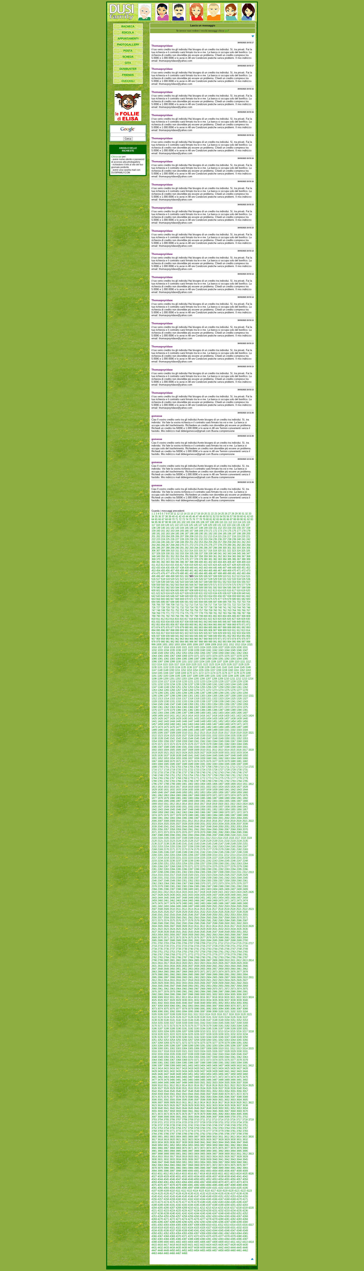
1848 (172, 792)
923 (191, 633)
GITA (128, 62)
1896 (172, 801)
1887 (214, 798)
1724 (202, 769)
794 (177, 616)
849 (239, 621)
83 (217, 519)
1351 (196, 704)
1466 (208, 724)
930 (225, 633)
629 (191, 593)
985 (187, 641)
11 (175, 513)
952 (229, 636)
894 (153, 630)
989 (206, 641)
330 (168, 553)
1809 (233, 783)
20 (205, 513)
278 (220, 545)
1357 (233, 704)
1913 (178, 803)
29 (236, 513)
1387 (221, 710)
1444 (172, 721)
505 (201, 576)
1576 (190, 744)
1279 (154, 692)
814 (172, 618)
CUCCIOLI (128, 80)
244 (158, 542)
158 (248, 527)
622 (158, 593)
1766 (166, 778)
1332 (178, 701)
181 (158, 533)
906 (210, 630)
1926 (154, 806)
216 (224, 536)
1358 (239, 704)
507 (210, 576)
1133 (171, 667)
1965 (196, 812)
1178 (236, 673)
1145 (242, 667)
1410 (166, 715)
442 (201, 567)
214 (215, 536)
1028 (227, 647)
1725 (208, 769)
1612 (214, 749)
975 (239, 638)
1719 (172, 769)
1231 (154, 684)
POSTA (127, 50)
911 (234, 630)
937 (158, 636)
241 (244, 539)
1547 (208, 738)
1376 (154, 710)
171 (210, 530)
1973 (245, 812)
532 (229, 579)
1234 (172, 684)
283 (244, 545)
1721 (184, 769)
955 (244, 636)
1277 (239, 690)
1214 (250, 678)
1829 (154, 789)
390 (153, 562)
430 (243, 564)
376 (187, 559)
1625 (190, 752)
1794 (239, 781)
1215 (154, 681)
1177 (230, 673)
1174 (212, 673)
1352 (202, 704)
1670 (172, 761)
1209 (220, 678)
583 (172, 587)
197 (234, 533)
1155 (201, 670)
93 (251, 519)
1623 (178, 752)
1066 (166, 655)
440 (191, 567)
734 (191, 607)
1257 (214, 687)
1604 (166, 749)
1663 (227, 758)
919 (172, 633)
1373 (233, 707)
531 (225, 579)
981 (168, 641)
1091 (221, 658)
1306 (221, 695)
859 (187, 624)
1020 (178, 647)
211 (201, 536)
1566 (227, 741)
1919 (214, 803)
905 (206, 630)
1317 (184, 698)
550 (215, 582)
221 (248, 536)
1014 (243, 644)
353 (177, 556)
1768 (178, 778)
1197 (248, 675)
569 (206, 584)
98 (166, 522)
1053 (184, 653)
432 (153, 567)
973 (229, 638)
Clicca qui (116, 156)
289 (172, 547)
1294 (245, 692)
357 (196, 556)
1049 (160, 653)
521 (177, 579)
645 (168, 596)
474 (153, 573)
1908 (245, 801)
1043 (221, 650)
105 (198, 522)
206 (177, 536)
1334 (190, 701)
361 (215, 556)
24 (219, 513)
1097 (160, 661)
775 (187, 613)
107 (207, 522)
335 (191, 553)
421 (201, 564)
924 (196, 633)
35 (156, 516)
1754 (190, 775)
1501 (227, 729)
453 (153, 570)
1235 (178, 684)
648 (182, 596)
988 (201, 641)
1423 (245, 715)
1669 (166, 761)
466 (215, 570)
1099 (172, 661)
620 (248, 590)
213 (210, 536)
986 (191, 641)
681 (239, 599)
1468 (221, 724)
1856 (221, 792)
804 (225, 616)
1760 (227, 775)
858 (182, 624)
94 (152, 522)
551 (220, 582)
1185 (177, 675)
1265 (166, 690)
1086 (190, 658)
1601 (245, 746)
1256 (208, 687)
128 (205, 525)
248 (177, 542)
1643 (202, 755)
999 (153, 644)
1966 (202, 812)
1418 (214, 715)
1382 (190, 710)
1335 (196, 701)
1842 (233, 789)
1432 (196, 718)
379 (201, 559)
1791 (221, 781)
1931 (184, 806)
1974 (154, 815)
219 (239, 536)
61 (245, 516)
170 (206, 530)
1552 (239, 738)
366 (239, 556)
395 (177, 562)
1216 (160, 681)
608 (191, 590)
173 (220, 530)
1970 (227, 812)
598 (244, 587)
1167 (171, 673)
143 (177, 527)
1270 (196, 690)
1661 (214, 758)
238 (229, 539)
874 (158, 627)
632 (206, 593)
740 (220, 607)
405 (225, 562)
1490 (160, 729)
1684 (160, 764)
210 (196, 536)
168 (196, 530)
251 (191, 542)
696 (210, 601)
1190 (206, 675)
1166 (165, 673)
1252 (184, 687)
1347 (172, 704)
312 (182, 550)
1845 (154, 792)
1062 (239, 653)
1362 (166, 707)
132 (224, 525)
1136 (189, 667)
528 (210, 579)
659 (234, 596)
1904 (221, 801)
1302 (196, 695)
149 (206, 527)
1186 (183, 675)
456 (168, 570)
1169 (183, 673)
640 (244, 593)
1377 (160, 710)
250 (187, 542)
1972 (239, 812)
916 (158, 633)
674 (206, 599)
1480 (196, 727)
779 (206, 613)
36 (159, 516)
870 (239, 624)
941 (177, 636)
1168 (177, 673)
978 (153, 641)
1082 (166, 658)
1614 (226, 749)
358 (201, 556)
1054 (190, 653)
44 (187, 516)
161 (163, 530)
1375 (245, 707)
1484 (221, 727)
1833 (178, 789)
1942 (154, 809)
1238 (196, 684)
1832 (172, 789)
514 (243, 576)
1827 (239, 786)
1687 (178, 764)
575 (234, 584)
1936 (214, 806)
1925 (251, 803)
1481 (202, 727)
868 (229, 624)
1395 (172, 712)
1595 (208, 746)
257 (220, 542)
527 (206, 579)
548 (206, 582)
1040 (202, 650)
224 (163, 539)
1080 (154, 658)
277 (215, 545)
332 (177, 553)
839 (191, 621)
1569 (245, 741)
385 (229, 559)
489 (225, 573)
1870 (208, 795)
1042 (214, 650)
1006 (195, 644)
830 (248, 618)
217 (229, 536)
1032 (154, 650)
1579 (208, 744)
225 (168, 539)
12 (178, 513)
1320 (202, 698)
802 (215, 616)
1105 (207, 661)
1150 (171, 670)
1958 (154, 812)
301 (229, 547)
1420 (226, 715)
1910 (160, 803)
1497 (202, 729)
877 (172, 627)
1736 (178, 772)
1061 (233, 653)
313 (186, 550)
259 (229, 542)
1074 (214, 655)
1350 (190, 704)
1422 (239, 715)
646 (172, 596)
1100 (178, 661)
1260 (233, 687)
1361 (160, 707)
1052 (178, 653)
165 (182, 530)
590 (206, 587)
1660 (208, 758)
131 (219, 525)
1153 (189, 670)
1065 (160, 655)
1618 (251, 749)
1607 (184, 749)
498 (168, 576)
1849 (178, 792)
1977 (172, 815)
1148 (159, 670)
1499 (214, 729)
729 (168, 607)
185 (177, 533)
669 (182, 599)
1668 (160, 761)
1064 (154, 655)
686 (163, 601)
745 (244, 607)
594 (225, 587)
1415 (196, 715)
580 (158, 587)
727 (158, 607)
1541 (172, 738)
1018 (166, 647)
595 (229, 587)
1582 (227, 744)
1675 (202, 761)
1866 (184, 795)
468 (225, 570)
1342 (239, 701)
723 (239, 604)
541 (172, 582)
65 (156, 519)
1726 (214, 769)
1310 (245, 695)
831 (153, 621)
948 (210, 636)
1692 (208, 764)
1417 (208, 715)
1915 (190, 803)
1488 (245, 727)
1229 (239, 681)
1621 (166, 752)
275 (206, 545)
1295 (154, 695)
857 (177, 624)
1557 (172, 741)
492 (239, 573)
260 (234, 542)
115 (244, 522)
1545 (196, 738)
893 (248, 627)
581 (163, 587)
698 (220, 601)
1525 (172, 735)
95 (156, 522)
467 (220, 570)
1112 (248, 661)
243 (153, 542)
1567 (233, 741)
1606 (178, 749)
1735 (172, 772)
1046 (239, 650)
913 (243, 630)
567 (196, 584)
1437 (227, 718)
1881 (178, 798)
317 (205, 550)
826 (229, 618)
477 (168, 573)
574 (229, 584)
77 (197, 519)
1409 (160, 715)
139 (158, 527)
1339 (221, 701)
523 (187, 579)
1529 (196, 735)
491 (234, 573)
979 (158, 641)
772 (172, 613)
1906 (233, 801)
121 (172, 525)
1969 (221, 812)
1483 (214, 727)
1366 (190, 707)
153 (225, 527)
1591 (184, 746)
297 (210, 547)
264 (153, 545)
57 (231, 516)
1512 (196, 732)
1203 (184, 678)
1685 (166, 764)
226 (172, 539)
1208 (214, 678)
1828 (245, 786)
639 (239, 593)
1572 (166, 744)
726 (153, 607)
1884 (196, 798)
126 (196, 525)
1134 (177, 667)
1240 (208, 684)
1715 (251, 766)
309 (168, 550)
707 (163, 604)
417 (182, 564)
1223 (202, 681)
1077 (233, 655)
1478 (184, 727)
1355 (221, 704)
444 (210, 567)
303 (239, 547)
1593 (196, 746)
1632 (233, 752)
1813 (154, 786)
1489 (154, 729)
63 (251, 516)
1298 (172, 695)
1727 (221, 769)
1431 (190, 718)
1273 (214, 690)
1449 (202, 721)
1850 (184, 792)
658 (229, 596)
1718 (166, 769)
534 (239, 579)
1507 (166, 732)
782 (220, 613)
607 (187, 590)
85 (224, 519)
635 (220, 593)
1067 (172, 655)
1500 (221, 729)
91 (245, 519)
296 (206, 547)
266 (163, 545)
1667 (154, 761)
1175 (218, 673)
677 (220, 599)
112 (230, 522)
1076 (227, 655)
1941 (245, 806)
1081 (160, 658)
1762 (239, 775)
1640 (184, 755)
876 (168, 627)
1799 (172, 783)
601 (158, 590)
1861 (154, 795)
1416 (202, 715)
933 (239, 633)
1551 (233, 738)
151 (215, 527)
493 (244, 573)
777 (196, 613)
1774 (214, 778)
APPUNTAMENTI (128, 38)
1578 (202, 744)
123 (181, 525)
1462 (184, 724)
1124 (217, 664)
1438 (233, 718)
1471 (239, 724)
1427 (166, 718)
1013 (237, 644)
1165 (159, 673)
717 (210, 604)
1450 (208, 721)
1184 (171, 675)
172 (215, 530)
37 (163, 516)
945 (196, 636)
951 (225, 636)
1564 (214, 741)
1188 (195, 675)
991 (215, 641)
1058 (214, 653)
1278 (245, 690)
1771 (196, 778)
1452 (221, 721)
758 (206, 610)
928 (215, 633)
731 (177, 607)
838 (187, 621)
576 (239, 584)
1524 (166, 735)
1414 (190, 715)
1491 (166, 729)
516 (153, 579)
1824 (221, 786)
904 (201, 630)
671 (191, 599)
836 (177, 621)
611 (205, 590)
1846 (160, 792)
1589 (172, 746)
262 (244, 542)
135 (238, 525)
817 (186, 618)
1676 (208, 761)
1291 (227, 692)
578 (248, 584)
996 (239, 641)
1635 (154, 755)
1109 (231, 661)
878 (177, 627)
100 (174, 522)
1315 (172, 698)
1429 (178, 718)
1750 (166, 775)
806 (234, 616)
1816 (172, 786)
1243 (227, 684)
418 (186, 564)
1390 (239, 710)
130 (215, 525)
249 (182, 542)
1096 (154, 661)
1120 (193, 664)
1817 (178, 786)
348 (153, 556)
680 (234, 599)
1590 (178, 746)
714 (196, 604)
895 (158, 630)
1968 (214, 812)
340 (215, 553)
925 (201, 633)
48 (200, 516)
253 (201, 542)
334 (187, 553)
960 (168, 638)
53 (217, 516)
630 (196, 593)
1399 (196, 712)
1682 (245, 761)
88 (234, 519)
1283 (178, 692)
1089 (208, 658)
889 (229, 627)
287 (163, 547)
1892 (245, 798)
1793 (233, 781)
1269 (190, 690)
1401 (208, 712)
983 (177, 641)
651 (196, 596)
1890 (233, 798)
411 (153, 564)
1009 (213, 644)
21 (209, 513)
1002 (171, 644)
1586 (154, 746)
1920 (220, 803)
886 (215, 627)
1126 (229, 664)
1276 (233, 690)
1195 (236, 675)
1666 (245, 758)
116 (248, 522)
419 (191, 564)
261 (239, 542)
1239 (202, 684)
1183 (165, 675)
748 (158, 610)
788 (248, 613)
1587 (160, 746)
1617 (245, 749)
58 (234, 516)
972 (225, 638)
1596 (214, 746)
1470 (233, 724)
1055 (196, 653)
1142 (224, 667)
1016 (154, 647)
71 (176, 519)
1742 (214, 772)
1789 (208, 781)
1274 (221, 690)
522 (182, 579)
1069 (184, 655)
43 (183, 516)
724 (243, 604)
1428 (172, 718)
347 (248, 553)
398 (191, 562)
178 (244, 530)
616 (229, 590)
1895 (166, 801)
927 (210, 633)
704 (248, 601)
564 (182, 584)
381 (210, 559)
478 (172, 573)
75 (190, 519)
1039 (196, 650)
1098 (166, 661)
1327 (245, 698)
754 (187, 610)
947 (206, 636)
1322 (214, 698)
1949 (196, 809)
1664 (233, 758)
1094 (239, 658)
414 (167, 564)
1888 (221, 798)
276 (210, 545)
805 (229, 616)
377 (191, 559)
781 (215, 613)
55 (224, 516)
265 (158, 545)
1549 (221, 738)
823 (215, 618)
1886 (208, 798)
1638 (172, 755)
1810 (239, 783)
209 (191, 536)
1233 (166, 684)
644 (163, 596)
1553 (245, 738)
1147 (154, 670)
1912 (172, 803)
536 (248, 579)
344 (234, 553)
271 (187, 545)
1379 (172, 710)
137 (248, 525)
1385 (208, 710)
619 (243, 590)
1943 (160, 809)
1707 (202, 766)
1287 (202, 692)
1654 (172, 758)
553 (229, 582)
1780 (154, 781)
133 (229, 525)
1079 (245, 655)
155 (234, 527)
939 (168, 636)
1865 (178, 795)
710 (177, 604)
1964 (190, 812)
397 (187, 562)
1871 (214, 795)
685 (158, 601)
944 (191, 636)
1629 (214, 752)
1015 (249, 644)
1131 (159, 667)
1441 (154, 721)
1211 (232, 678)
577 (244, 584)
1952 (214, 809)
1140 (212, 667)
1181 (154, 675)
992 (220, 641)
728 (163, 607)
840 (196, 621)
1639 (178, 755)
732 (182, 607)
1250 (172, 687)
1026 (214, 647)
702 (239, 601)
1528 (190, 735)
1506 (160, 732)
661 (244, 596)
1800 (178, 783)
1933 (196, 806)
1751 (172, 775)
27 (229, 513)
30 (239, 513)
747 (153, 610)
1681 (239, 761)
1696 (233, 764)
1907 (239, 801)
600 (153, 590)
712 (186, 604)
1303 (202, 695)
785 (234, 613)
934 (244, 633)
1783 (172, 781)
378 (196, 559)
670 (187, 599)
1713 (239, 766)
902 (191, 630)
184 (172, 533)
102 (183, 522)
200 (248, 533)
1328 (154, 701)
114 (239, 522)
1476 (172, 727)
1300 (184, 695)
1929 (172, 806)
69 (170, 519)
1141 (218, 667)
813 (167, 618)
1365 (184, 707)
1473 (154, 727)
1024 (202, 647)
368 (248, 556)
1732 (154, 772)
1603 (160, 749)
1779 (245, 778)
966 (196, 638)
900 (182, 630)
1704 (184, 766)
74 (187, 519)
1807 (221, 783)
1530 (202, 735)
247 (172, 542)
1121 (199, 664)
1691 (202, 764)
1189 (201, 675)
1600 (239, 746)
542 (177, 582)
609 (196, 590)
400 (201, 562)
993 (225, 641)
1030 (239, 647)
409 (244, 562)
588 (196, 587)
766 (244, 610)
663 (153, 599)
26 (226, 513)
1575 (184, 744)
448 (229, 567)
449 (234, 567)
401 (206, 562)
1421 (232, 715)
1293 (239, 692)
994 (229, 641)
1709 (214, 766)
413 (163, 564)
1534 (227, 735)
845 (220, 621)
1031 (245, 647)
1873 (227, 795)
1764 (154, 778)
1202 (178, 678)
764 (234, 610)
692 (191, 601)
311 (177, 550)
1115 (165, 664)
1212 (238, 678)
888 (225, 627)
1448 (196, 721)
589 (201, 587)
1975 (160, 815)
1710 (221, 766)
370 (158, 559)
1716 (154, 769)
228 (182, 539)
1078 (239, 655)
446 (220, 567)
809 (248, 616)
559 (158, 584)
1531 (208, 735)
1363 (172, 707)
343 (229, 553)
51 (210, 516)
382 (215, 559)
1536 (239, 735)
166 (187, 530)
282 (239, 545)
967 (201, 638)
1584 (239, 744)
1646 (221, 755)
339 (210, 553)
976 (244, 638)
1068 (178, 655)
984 (182, 641)
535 (244, 579)
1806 (214, 783)
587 (191, 587)
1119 (188, 664)
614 (220, 590)
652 (201, 596)
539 (163, 582)
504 (196, 576)
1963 (184, 812)
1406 (239, 712)
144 (182, 527)
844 (215, 621)
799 (201, 616)
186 (182, 533)
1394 (166, 712)
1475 (166, 727)
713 (191, 604)
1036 (178, 650)
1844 (245, 789)
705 (153, 604)
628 (187, 593)
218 (234, 536)
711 (182, 604)
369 (153, 559)
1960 (166, 812)
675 (210, 599)
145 (187, 527)
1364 (178, 707)
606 (182, 590)
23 (215, 513)
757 (201, 610)
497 (163, 576)
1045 (233, 650)
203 (163, 536)
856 (172, 624)
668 (177, 599)
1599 (233, 746)
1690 (196, 764)
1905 (227, 801)
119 (162, 525)
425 (220, 564)
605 (177, 590)
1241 (214, 684)
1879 (166, 798)
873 (153, 627)
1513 (202, 732)
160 (158, 530)
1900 (196, 801)
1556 (166, 741)
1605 (172, 749)
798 (196, 616)
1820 (196, 786)
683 (248, 599)
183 (168, 533)
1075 (221, 655)
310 (172, 550)
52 (214, 516)
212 (205, 536)
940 (172, 636)
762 (225, 610)
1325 (233, 698)
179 (248, 530)
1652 (160, 758)
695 (206, 601)
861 (196, 624)
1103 (195, 661)
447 (225, 567)
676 (215, 599)
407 (234, 562)
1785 (184, 781)
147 (196, 527)
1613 (220, 749)
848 (234, 621)
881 (191, 627)
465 (210, 570)
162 (168, 530)
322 (229, 550)
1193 (224, 675)
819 (196, 618)
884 (206, 627)
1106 (213, 661)
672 (196, 599)
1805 (208, 783)
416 (177, 564)
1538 (154, 738)
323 (234, 550)
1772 (202, 778)
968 (206, 638)
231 (196, 539)
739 (215, 607)
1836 (196, 789)
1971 (233, 812)
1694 (221, 764)
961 (172, 638)
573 (225, 584)
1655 (178, 758)
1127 (235, 664)
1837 (202, 789)
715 (201, 604)
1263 (154, 690)
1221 (190, 681)
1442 (160, 721)
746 (248, 607)
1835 (190, 789)
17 (195, 513)
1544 (190, 738)
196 (229, 533)
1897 (178, 801)
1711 (226, 766)
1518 (232, 732)
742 (229, 607)
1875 (239, 795)
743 (234, 607)
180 (153, 533)
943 (187, 636)
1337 (208, 701)
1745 (233, 772)
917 (163, 633)
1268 (184, 690)
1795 (245, 781)
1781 (160, 781)
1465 (202, 724)
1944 (166, 809)
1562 (202, 741)
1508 (172, 732)
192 (210, 533)
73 (183, 519)
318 (210, 550)
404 (220, 562)
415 (172, 564)
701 (234, 601)
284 (248, 545)
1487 (239, 727)
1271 (202, 690)
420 (196, 564)
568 (201, 584)
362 (220, 556)
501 (182, 576)
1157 (212, 670)
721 (229, 604)
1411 (172, 715)
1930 (178, 806)
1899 (190, 801)
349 (158, 556)
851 (248, 621)
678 (225, 599)
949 (215, 636)
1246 (245, 684)
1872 (221, 795)
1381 (184, 710)
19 (202, 513)
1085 (184, 658)
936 (153, 636)
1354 (214, 704)
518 (163, 579)
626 (177, 593)
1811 (245, 783)
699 (225, 601)
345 (239, 553)
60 (241, 516)
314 (191, 550)
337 (201, 553)
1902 (208, 801)
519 (168, 579)
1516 (220, 732)
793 (172, 616)
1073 (208, 655)
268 (172, 545)
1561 (196, 741)
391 (158, 562)
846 (225, 621)
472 (244, 570)
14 (185, 513)
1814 (160, 786)
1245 (239, 684)
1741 (208, 772)
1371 (221, 707)
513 (239, 576)
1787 (196, 781)
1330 (166, 701)
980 (163, 641)
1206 (202, 678)
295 (201, 547)
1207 (208, 678)
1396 (178, 712)
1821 (202, 786)
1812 (251, 783)
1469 (227, 724)
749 (163, 610)
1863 (166, 795)
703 (244, 601)
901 (187, 630)
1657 (190, 758)
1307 (227, 695)
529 (215, 579)
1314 (166, 698)
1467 (214, 724)
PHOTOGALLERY (128, 44)
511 (229, 576)
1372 (227, 707)
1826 (233, 786)
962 (177, 638)
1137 (195, 667)
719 (220, 604)
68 (166, 519)
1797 (160, 783)
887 (220, 627)
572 (220, 584)
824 (220, 618)
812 (163, 618)
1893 (154, 801)
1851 (190, 792)
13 (181, 513)
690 (182, 601)
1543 (184, 738)
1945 (172, 809)
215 (220, 536)
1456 (245, 721)
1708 (208, 766)
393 (168, 562)
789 (153, 616)
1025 (208, 647)
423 (210, 564)
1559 (184, 741)
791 (163, 616)
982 (172, 641)
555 (239, 582)
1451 (214, 721)
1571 (160, 744)
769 (158, 613)
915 (153, 633)
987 (196, 641)
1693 (214, 764)
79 (204, 519)
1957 (245, 809)
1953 (221, 809)
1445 (178, 721)
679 (229, 599)
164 (177, 530)
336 (196, 553)
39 (170, 516)
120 (167, 525)
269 (177, 545)
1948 (190, 809)
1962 (178, 812)
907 (215, 630)
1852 (196, 792)
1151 (177, 670)
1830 (160, 789)
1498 (208, 729)
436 (172, 567)
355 (187, 556)
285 (153, 547)
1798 (166, 783)
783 (225, 613)
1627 (202, 752)
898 (172, 630)
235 (215, 539)
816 (182, 618)
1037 (184, 650)
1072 (202, 655)
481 (187, 573)
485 (206, 573)
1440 (245, 718)
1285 (190, 692)
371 (163, 559)
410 (248, 562)
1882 (184, 798)
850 (244, 621)
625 (172, 593)
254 (206, 542)
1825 (227, 786)
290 (177, 547)
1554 (154, 741)
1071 (196, 655)
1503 (239, 729)
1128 (240, 664)
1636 (160, 755)
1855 (214, 792)
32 (246, 513)
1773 (208, 778)
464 (206, 570)
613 (215, 590)
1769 (184, 778)
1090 (214, 658)
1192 (218, 675)
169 (201, 530)
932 (234, 633)
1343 (245, 701)
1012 (231, 644)
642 (153, 596)
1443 (166, 721)
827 (234, 618)
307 (158, 550)
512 (234, 576)
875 (163, 627)
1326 (239, 698)
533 (234, 579)
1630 (221, 752)
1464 (196, 724)
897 (168, 630)
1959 (160, 812)
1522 (154, 735)
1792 (227, 781)
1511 (190, 732)
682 (244, 599)
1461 (178, 724)
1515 (214, 732)
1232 (160, 684)
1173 (206, 673)
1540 (166, 738)
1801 (184, 783)
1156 (206, 670)
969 (210, 638)
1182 (159, 675)
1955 (233, 809)
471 (239, 570)
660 (239, 596)
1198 (154, 678)
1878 (160, 798)
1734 (166, 772)
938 (163, 636)
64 (152, 519)
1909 (154, 803)
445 (215, 567)
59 (238, 516)
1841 (227, 789)
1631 (227, 752)
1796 (154, 783)
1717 (160, 769)
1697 (239, 764)
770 (163, 613)
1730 (239, 769)
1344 (154, 704)
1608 (190, 749)
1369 (208, 707)
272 (191, 545)
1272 (208, 690)
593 (220, 587)
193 (215, 533)
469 (229, 570)
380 (206, 559)
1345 (160, 704)
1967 (208, 812)
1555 (160, 741)
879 (182, 627)
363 (225, 556)
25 (222, 513)
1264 (160, 690)
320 (220, 550)
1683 (154, 764)
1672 (184, 761)
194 (220, 533)
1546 (202, 738)
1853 (202, 792)
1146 (248, 667)
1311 (251, 695)
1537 (245, 735)
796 (187, 616)
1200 (166, 678)
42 (180, 516)
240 (239, 539)
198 (239, 533)
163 (172, 530)
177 (239, 530)
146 (191, 527)
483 (196, 573)
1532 (214, 735)
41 (176, 516)
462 (196, 570)
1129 (246, 664)
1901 (202, 801)
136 (243, 525)
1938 (227, 806)
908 (220, 630)
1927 (160, 806)
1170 (189, 673)
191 (206, 533)
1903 (214, 801)
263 (248, 542)
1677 (214, 761)
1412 (178, 715)
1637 (166, 755)
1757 (208, 775)
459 (182, 570)
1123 (211, 664)
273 (196, 545)
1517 (226, 732)
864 (210, 624)
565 (187, 584)
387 (239, 559)
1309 (239, 695)
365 (234, 556)
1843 (239, 789)
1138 (201, 667)
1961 (172, 812)
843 (210, 621)
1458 (160, 724)
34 (152, 516)
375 (182, 559)
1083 (172, 658)
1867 (190, 795)
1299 (178, 695)
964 (187, 638)
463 (201, 570)
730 (172, 607)
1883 (190, 798)
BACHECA (127, 26)
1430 (184, 718)
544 (187, 582)
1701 (166, 766)
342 (225, 553)
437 (177, 567)
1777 (233, 778)
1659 (202, 758)
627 (182, 593)
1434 (208, 718)
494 (248, 573)
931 (229, 633)
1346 (166, 704)
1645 (214, 755)
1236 (184, 684)
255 (210, 542)
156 (239, 527)
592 (215, 587)
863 (206, 624)
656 (220, 596)
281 (234, 545)
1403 (221, 712)
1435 (214, 718)
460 (187, 570)
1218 (172, 681)
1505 (154, 732)
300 (225, 547)
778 (201, 613)
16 (192, 513)
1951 (208, 809)
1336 (202, 701)
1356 (227, 704)
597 (239, 587)
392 (163, 562)
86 (228, 519)
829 (243, 618)
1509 (178, 732)
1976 (166, 815)
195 (225, 533)
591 (210, 587)
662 (248, 596)
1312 (154, 698)
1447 (190, 721)
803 (220, 616)
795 (182, 616)
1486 (233, 727)
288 (168, 547)
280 (229, 545)
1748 (154, 775)
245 (163, 542)
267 (168, 545)
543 (182, 582)
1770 (190, 778)
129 (210, 525)
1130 (154, 667)
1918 (208, 803)
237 (225, 539)
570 (210, 584)
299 (220, 547)
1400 (202, 712)
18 (198, 513)
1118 (182, 664)
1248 (160, 687)
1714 (245, 766)
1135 (183, 667)
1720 (178, 769)
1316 (178, 698)
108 (212, 522)
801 (210, 616)
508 (215, 576)
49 (204, 516)
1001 (165, 644)
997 (244, 641)
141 (168, 527)
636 (225, 593)
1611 (208, 749)
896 (163, 630)
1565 (221, 741)
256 (215, 542)
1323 (221, 698)
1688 (184, 764)
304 (244, 547)
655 (215, 596)
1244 (233, 684)
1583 (233, 744)
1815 (166, 786)
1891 (239, 798)
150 (210, 527)
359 (206, 556)
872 (248, 624)
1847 (166, 792)
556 (244, 582)
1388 (227, 710)
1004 (183, 644)
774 (182, 613)
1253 (190, 687)
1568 (239, 741)
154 (229, 527)
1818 (184, 786)
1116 (171, 664)
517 (158, 579)
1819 (190, 786)
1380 (178, 710)
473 (248, 570)
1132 (165, 667)
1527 (184, 735)
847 (229, 621)
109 (217, 522)
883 (201, 627)
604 (172, 590)
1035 (172, 650)
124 (186, 525)
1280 (160, 692)
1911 (166, 803)
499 (172, 576)
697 (215, 601)
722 (234, 604)
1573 (172, 744)
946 (201, 636)
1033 (160, 650)
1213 (244, 678)
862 (201, 624)
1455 (239, 721)
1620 (160, 752)
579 (153, 587)
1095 (245, 658)
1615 (232, 749)
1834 (184, 789)
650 (191, 596)
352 (172, 556)
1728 (227, 769)
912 (239, 630)
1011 (225, 644)
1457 (154, 724)
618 (239, 590)
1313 (160, 698)
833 (163, 621)
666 (168, 599)
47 (197, 516)
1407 (245, 712)
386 (234, 559)
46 (193, 516)
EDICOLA (128, 32)
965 (191, 638)
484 (201, 573)
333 (182, 553)
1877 (154, 798)
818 (191, 618)
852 (153, 624)
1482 (208, 727)
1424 (251, 715)
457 (172, 570)
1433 (202, 718)
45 (190, 516)
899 (177, 630)
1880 (172, 798)
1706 (196, 766)
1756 (202, 775)
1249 (166, 687)
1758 (214, 775)
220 (243, 536)
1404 (227, 712)
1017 (160, 647)
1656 (184, 758)
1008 (207, 644)
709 (172, 604)
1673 (190, 761)
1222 (196, 681)
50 (207, 516)
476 (163, 573)
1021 (184, 647)
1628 (208, 752)
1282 (172, 692)
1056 (202, 653)
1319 (196, 698)
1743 (221, 772)
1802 (190, 783)
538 (158, 582)
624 (168, 593)
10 (171, 513)
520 (172, 579)
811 (158, 618)
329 (163, 553)
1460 (172, 724)
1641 (190, 755)
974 (234, 638)
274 (201, 545)
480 (182, 573)
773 (177, 613)
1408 (154, 715)
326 (248, 550)
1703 (178, 766)
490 (229, 573)
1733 (160, 772)
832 (158, 621)
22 (212, 513)
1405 (233, 712)
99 (170, 522)
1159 (224, 670)
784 (229, 613)
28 (232, 513)
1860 (245, 792)
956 (248, 636)
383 (220, 559)
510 (225, 576)
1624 (184, 752)
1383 (196, 710)
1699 (154, 766)
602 (163, 590)
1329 (160, 701)
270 (182, 545)
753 (182, 610)
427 (229, 564)
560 (163, 584)
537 (153, 582)
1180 (248, 673)
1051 (172, 653)
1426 (160, 718)
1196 (242, 675)
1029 (233, 647)
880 (187, 627)
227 (177, 539)
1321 (208, 698)
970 (215, 638)
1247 (154, 687)
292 (187, 547)
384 (225, 559)
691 (187, 601)
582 (168, 587)
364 (229, 556)
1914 (184, 803)
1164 (154, 673)
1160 (230, 670)
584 (177, 587)
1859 (239, 792)
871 (244, 624)
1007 (201, 644)
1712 (232, 766)
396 (182, 562)
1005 (189, 644)
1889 (227, 798)
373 (172, 559)
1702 (172, 766)
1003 (177, 644)
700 (229, 601)
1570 (154, 744)
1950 (202, 809)
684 (153, 601)
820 (201, 618)
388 (244, 559)
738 (210, 607)
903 (196, 630)
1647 (227, 755)
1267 (178, 690)
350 (163, 556)
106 (202, 522)
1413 (184, 715)
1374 (239, 707)
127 (200, 525)
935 (248, 633)
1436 (221, 718)
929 (220, 633)
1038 (190, 650)
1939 (233, 806)
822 (210, 618)
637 (229, 593)
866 (220, 624)
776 (191, 613)
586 (187, 587)
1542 (178, 738)
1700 (160, 766)
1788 (202, 781)
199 (244, 533)
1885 (202, 798)
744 (239, 607)
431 (248, 564)
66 (159, 519)
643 (158, 596)
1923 (239, 803)
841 (201, 621)
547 (201, 582)
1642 (196, 755)
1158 (218, 670)
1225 (214, 681)
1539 (160, 738)
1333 (184, 701)
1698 (245, 764)
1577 (196, 744)
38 (166, 516)
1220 (184, 681)
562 (172, 584)
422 (205, 564)
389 (248, 559)
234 (210, 539)
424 (215, 564)
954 (239, 636)
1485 (227, 727)
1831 (166, 789)
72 (180, 519)
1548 (214, 738)
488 (220, 573)
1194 (230, 675)
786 (239, 613)
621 (153, 593)
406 (229, 562)
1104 (201, 661)
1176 (224, 673)
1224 (208, 681)
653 (206, 596)
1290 (221, 692)
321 (224, 550)
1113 (153, 664)
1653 (166, 758)
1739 (196, 772)
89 (238, 519)
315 (196, 550)
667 (172, 599)
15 (188, 513)
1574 (178, 744)
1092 (227, 658)
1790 (214, 781)
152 (220, 527)
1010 (219, 644)
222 (153, 539)
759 (210, 610)
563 (177, 584)
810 (153, 618)
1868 (196, 795)
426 (224, 564)
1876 (245, 795)
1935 (208, 806)
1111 (242, 661)
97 (163, 522)
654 (210, 596)
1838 (208, 789)
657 (225, 596)
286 (158, 547)
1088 (202, 658)
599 (248, 587)
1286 (196, 692)
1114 (159, 664)
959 (163, 638)
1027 (221, 647)
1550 (227, 738)
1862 (160, 795)
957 (153, 638)
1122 (205, 664)
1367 (196, 707)
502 (187, 576)
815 (177, 618)
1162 (242, 670)
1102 (190, 661)
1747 (245, 772)
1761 (233, 775)
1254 (196, 687)
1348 (178, 704)
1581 (221, 744)
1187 (189, 675)
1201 (172, 678)
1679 (227, 761)
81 (210, 519)
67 (163, 519)
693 (196, 601)
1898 (184, 801)
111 (226, 522)
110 (221, 522)
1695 (227, 764)
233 (206, 539)
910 (229, 630)
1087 (196, 658)
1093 (233, 658)
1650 (245, 755)
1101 (184, 661)
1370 (214, 707)
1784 (178, 781)
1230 (245, 681)
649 (187, 596)
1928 (166, 806)
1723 (196, 769)
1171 (195, 673)
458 (177, 570)
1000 (159, 644)
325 (243, 550)
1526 (178, 735)
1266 (172, 690)
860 (191, 624)
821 (205, 618)
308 (163, 550)
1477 (178, 727)
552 (225, 582)
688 (172, 601)
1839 (214, 789)
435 (168, 567)
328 (158, 553)
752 (177, 610)
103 (188, 522)
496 (158, 576)
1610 (202, 749)
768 (153, 613)
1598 (227, 746)
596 (234, 587)
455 (163, 570)
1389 (233, 710)
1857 (227, 792)
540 (168, 582)
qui (226, 30)
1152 (183, 670)
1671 (178, 761)
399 (196, 562)
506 (206, 576)
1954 (227, 809)
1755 (196, 775)
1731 (245, 769)
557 (248, 582)
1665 (239, 758)
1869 (202, 795)
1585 (245, 744)
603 (168, 590)
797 (191, 616)
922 (187, 633)
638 (234, 593)
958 (158, 638)
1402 (214, 712)
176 (234, 530)
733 (187, 607)
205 (172, 536)
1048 (154, 653)
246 (168, 542)
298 (215, 547)
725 (248, 604)
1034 (166, 650)
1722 (190, 769)
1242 (221, 684)
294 (196, 547)
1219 (178, 681)
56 (228, 516)
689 (177, 601)
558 (153, 584)
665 (163, 599)
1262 (245, 687)
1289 (214, 692)
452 (248, 567)
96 (159, 522)
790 (158, 616)
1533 (221, 735)
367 (244, 556)
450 (239, 567)
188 (191, 533)
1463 (190, 724)
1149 (165, 670)
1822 (208, 786)
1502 (233, 729)
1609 (196, 749)
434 (163, 567)
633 (210, 593)
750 (168, 610)
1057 (208, 653)
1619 (154, 752)
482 (191, 573)
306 (153, 550)
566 (191, 584)
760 (215, 610)
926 (206, 633)
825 (224, 618)
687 (168, 601)
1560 (190, 741)
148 (201, 527)
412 (158, 564)
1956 (239, 809)
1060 (227, 653)
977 (248, 638)
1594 (202, 746)
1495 (190, 729)
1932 (190, 806)
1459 (166, 724)
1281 (166, 692)
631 (201, 593)
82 (214, 519)
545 (191, 582)
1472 (245, 724)
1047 (245, 650)
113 (235, 522)
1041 (208, 650)
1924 (245, 803)
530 (220, 579)
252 (196, 542)
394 (172, 562)
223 (158, 539)
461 (191, 570)
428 (234, 564)
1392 (154, 712)
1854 (208, 792)
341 (220, 553)
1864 (172, 795)
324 (239, 550)
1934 (202, 806)
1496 (196, 729)
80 (207, 519)
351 (168, 556)
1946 (178, 809)
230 (191, 539)
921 (182, 633)
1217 (166, 681)
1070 (190, 655)
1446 (184, 721)
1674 (196, 761)
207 (182, 536)
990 (210, 641)
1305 (214, 695)
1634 (245, 752)
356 (191, 556)
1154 (195, 670)
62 (248, 516)
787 (244, 613)
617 (234, 590)
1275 (227, 690)
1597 (221, 746)
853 (158, 624)
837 (182, 621)
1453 (227, 721)
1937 (221, 806)
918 (168, 633)
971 (220, 638)
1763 (245, 775)
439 (187, 567)
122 (177, 525)
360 (210, 556)
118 (158, 525)
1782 (166, 781)
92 (248, 519)
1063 (245, 653)
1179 (242, 673)
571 (215, 584)
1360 (154, 707)
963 (182, 638)
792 (168, 616)
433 (158, 567)
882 (196, 627)
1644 (208, 755)
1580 (214, 744)
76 (193, 519)
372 (168, 559)
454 (158, 570)
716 (205, 604)
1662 (221, 758)
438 (182, 567)
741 (225, 607)
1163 (248, 670)
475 (158, 573)
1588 (166, 746)
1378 (166, 710)
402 (210, 562)
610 (201, 590)
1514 (208, 732)
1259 (227, 687)
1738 (190, 772)
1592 (190, 746)
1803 (196, 783)
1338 (214, 701)
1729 (233, 769)
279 (225, 545)
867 (225, 624)
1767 (172, 778)
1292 (233, 692)
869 (234, 624)
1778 (239, 778)
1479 (190, 727)
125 (191, 525)
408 (239, 562)
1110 (237, 661)
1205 (196, 678)
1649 (239, 755)
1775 (221, 778)
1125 (223, 664)
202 (158, 536)
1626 (196, 752)
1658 (196, 758)
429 (239, 564)
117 (153, 525)
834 (168, 621)
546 (196, 582)
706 (158, 604)
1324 (227, 698)
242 (248, 539)
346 (244, 553)
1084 (178, 658)
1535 (233, 735)
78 (200, 519)
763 (229, 610)
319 (215, 550)
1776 (227, 778)
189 (196, 533)
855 (168, 624)
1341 (233, 701)
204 (168, 536)
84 (221, 519)
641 (248, 593)
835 (172, 621)
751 (172, 610)
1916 (196, 803)
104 (193, 522)
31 (243, 513)
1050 (166, 653)
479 (177, 573)
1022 (190, 647)
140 (163, 527)
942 (182, 636)
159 (153, 530)
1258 (221, 687)
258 (225, 542)
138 (153, 527)
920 (177, 633)
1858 (233, 792)
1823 (214, 786)
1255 (202, 687)
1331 (172, 701)
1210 (226, 678)
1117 (176, 664)
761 (220, 610)
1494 (184, 729)
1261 (239, 687)
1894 (160, 801)
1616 (239, 749)
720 (224, 604)
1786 (190, 781)
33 (250, 513)
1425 (154, 718)
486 (210, 573)
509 (220, 576)
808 (244, 616)
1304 (208, 695)
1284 (184, 692)
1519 (239, 732)
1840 (221, 789)
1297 (166, 695)
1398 (190, 712)
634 (215, 593)
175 (229, 530)
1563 (208, 741)
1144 (236, 667)
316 (201, 550)
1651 (154, 758)
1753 (184, 775)
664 (158, 599)
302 (234, 547)
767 (248, 610)
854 (163, 624)
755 (191, 610)
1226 (221, 681)
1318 (190, 698)
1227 (227, 681)
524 (191, 579)
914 (248, 630)
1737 (184, 772)
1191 (212, 675)
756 (196, 610)
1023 (196, 647)
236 (220, 539)
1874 (233, 795)
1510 (184, 732)
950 (220, 636)
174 (225, 530)
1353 (208, 704)
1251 (178, 687)
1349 (184, 704)
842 (206, 621)
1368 (202, 707)
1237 (190, 684)
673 (201, 599)
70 (173, 519)
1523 (160, 735)
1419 (220, 715)
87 (231, 519)
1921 (226, 803)
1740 (202, 772)
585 (182, 587)
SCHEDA (127, 56)
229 (187, 539)
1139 (206, 667)
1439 (239, 718)
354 (182, 556)
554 (234, 582)
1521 (251, 732)
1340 (227, 701)
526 (201, 579)
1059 (221, 653)
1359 (245, 704)
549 (210, 582)
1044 (227, 650)
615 (224, 590)
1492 (172, 729)
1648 (233, 755)
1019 (172, 647)
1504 (245, 729)
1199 (159, 678)
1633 (239, 752)
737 (206, 607)
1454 (233, 721)
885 (210, 627)
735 (196, 607)
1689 (190, 764)
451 (244, 567)
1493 (178, 729)
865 (215, 624)
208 (187, 536)
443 (206, 567)
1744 (227, 772)
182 (163, 533)
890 (234, 627)
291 (182, 547)
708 (168, 604)
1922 (232, 803)
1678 (221, 761)
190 (201, 533)
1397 (184, 712)
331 (172, 553)
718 (215, 604)
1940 (239, 806)
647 (177, 596)
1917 (202, 803)
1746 (239, 772)
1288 (208, 692)
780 (210, 613)
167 (191, 530)
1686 (172, 764)
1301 (190, 695)
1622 (172, 752)
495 (153, 576)
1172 (201, 673)
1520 (245, 732)
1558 (178, 741)
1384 (202, 710)
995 (234, 641)
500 (177, 576)
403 (215, 562)
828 (239, 618)
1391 (245, 710)
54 (221, 516)
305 (248, 547)
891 (239, 627)
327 (153, 553)
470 (234, 570)
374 (177, 559)
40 (173, 516)
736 (201, 607)
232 (201, 539)
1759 (221, 775)
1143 (230, 667)
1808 (227, 783)
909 (225, 630)
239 (234, 539)
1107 (219, 661)
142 (172, 527)
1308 (233, 695)
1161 (236, 670)
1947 (184, 809)
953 (234, 636)
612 (210, 590)
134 (233, 525)
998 (248, 641)
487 (215, 573)
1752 (178, 775)
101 (179, 522)
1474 (160, 727)
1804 (202, 783)
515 (248, 576)
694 (201, 601)
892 (244, 627)
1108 (225, 661)
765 (239, 610)
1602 (154, 749)
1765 (160, 778)
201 (153, 536)
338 (206, 553)
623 (163, 593)
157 (244, 527)
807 (239, 616)
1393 (160, 712)
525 (196, 579)
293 (191, 547)
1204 (190, 678)
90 (241, 519)
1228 (233, 681)
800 (206, 616)
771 (168, 613)
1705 (190, 766)
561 (168, 584)
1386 (214, 710)
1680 (233, 761)
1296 (160, 695)
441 (196, 567)
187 (187, 533)
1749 (160, 775)
